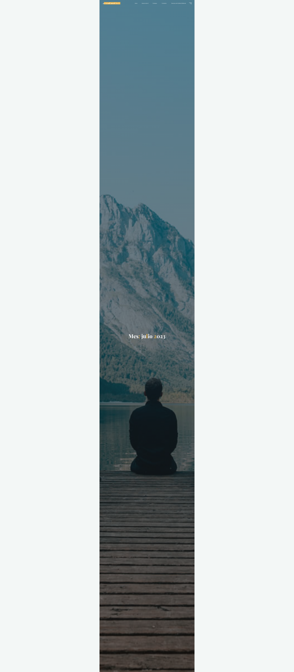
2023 (147, 669)
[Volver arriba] (288, 666)
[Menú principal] (190, 3)
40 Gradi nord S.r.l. (111, 3)
